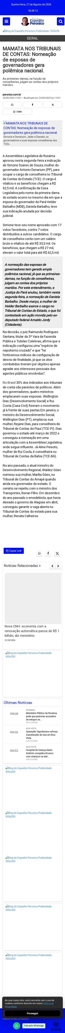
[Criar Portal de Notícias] (56, 1026)
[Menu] (6, 21)
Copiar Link (14, 550)
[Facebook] (32, 105)
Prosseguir (32, 1013)
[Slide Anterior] (52, 566)
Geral (32, 38)
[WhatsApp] (16, 1025)
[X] (52, 105)
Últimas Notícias (18, 702)
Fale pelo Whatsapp (34, 1025)
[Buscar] (60, 21)
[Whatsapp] (12, 105)
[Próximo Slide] (58, 566)
